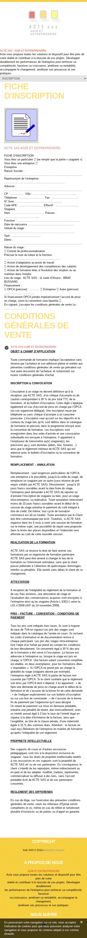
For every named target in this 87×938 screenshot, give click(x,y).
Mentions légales (54, 850)
